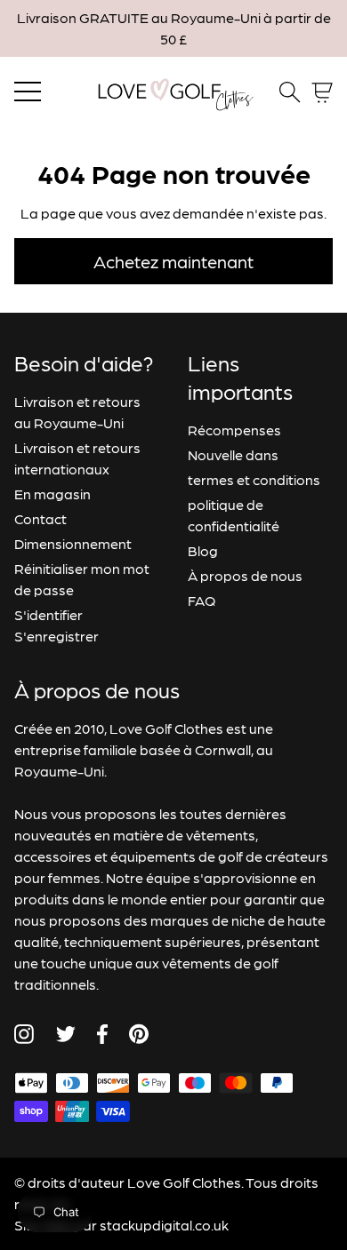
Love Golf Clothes (184, 1182)
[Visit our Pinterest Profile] (139, 1033)
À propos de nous (245, 575)
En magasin (52, 493)
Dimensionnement (73, 543)
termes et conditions (254, 479)
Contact (40, 518)
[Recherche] (290, 92)
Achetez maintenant (173, 261)
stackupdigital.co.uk (164, 1224)
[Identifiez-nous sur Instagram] (24, 1034)
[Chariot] (322, 93)
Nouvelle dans (233, 454)
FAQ (201, 600)
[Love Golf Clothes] (174, 92)
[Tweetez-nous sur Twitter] (65, 1034)
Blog (203, 550)
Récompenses (234, 429)
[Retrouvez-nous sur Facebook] (102, 1034)
